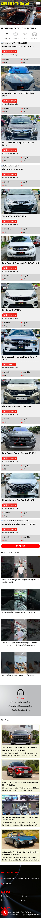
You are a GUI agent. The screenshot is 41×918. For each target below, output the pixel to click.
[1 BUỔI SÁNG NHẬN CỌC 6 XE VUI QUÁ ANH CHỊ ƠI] (20, 662)
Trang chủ (4, 896)
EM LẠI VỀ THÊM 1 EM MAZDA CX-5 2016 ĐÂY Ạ (18, 612)
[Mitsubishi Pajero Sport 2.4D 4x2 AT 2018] (20, 128)
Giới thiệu (24, 896)
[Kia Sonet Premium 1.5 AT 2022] (20, 391)
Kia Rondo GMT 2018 (11, 310)
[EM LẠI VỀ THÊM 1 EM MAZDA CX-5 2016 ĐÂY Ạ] (20, 599)
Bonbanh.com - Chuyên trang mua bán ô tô (25, 914)
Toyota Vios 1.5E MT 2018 (14, 216)
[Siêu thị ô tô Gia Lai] (18, 3)
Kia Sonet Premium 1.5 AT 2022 (16, 406)
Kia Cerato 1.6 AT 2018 (12, 169)
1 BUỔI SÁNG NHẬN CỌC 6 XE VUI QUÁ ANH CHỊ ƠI (19, 675)
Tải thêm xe (20, 546)
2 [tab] (20, 22)
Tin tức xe (4, 900)
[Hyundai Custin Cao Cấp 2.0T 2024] (20, 485)
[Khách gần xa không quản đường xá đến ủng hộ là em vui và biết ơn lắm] (20, 567)
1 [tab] (18, 22)
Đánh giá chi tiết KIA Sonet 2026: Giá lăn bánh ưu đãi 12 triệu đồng (20, 784)
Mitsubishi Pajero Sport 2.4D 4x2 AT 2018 (19, 144)
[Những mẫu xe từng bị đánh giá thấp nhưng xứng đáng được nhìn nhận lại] (20, 839)
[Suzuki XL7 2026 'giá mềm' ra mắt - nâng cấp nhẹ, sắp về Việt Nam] (20, 804)
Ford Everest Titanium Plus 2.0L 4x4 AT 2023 (20, 358)
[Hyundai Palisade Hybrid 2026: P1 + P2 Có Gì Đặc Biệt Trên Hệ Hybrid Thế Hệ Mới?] (20, 735)
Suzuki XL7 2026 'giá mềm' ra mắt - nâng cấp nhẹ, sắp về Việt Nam (20, 818)
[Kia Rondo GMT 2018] (20, 295)
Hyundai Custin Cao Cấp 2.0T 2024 (18, 500)
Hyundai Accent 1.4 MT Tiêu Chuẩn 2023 (18, 94)
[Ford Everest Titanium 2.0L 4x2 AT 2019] (20, 248)
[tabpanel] (20, 12)
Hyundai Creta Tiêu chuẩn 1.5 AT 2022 (19, 524)
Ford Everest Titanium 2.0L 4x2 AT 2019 (20, 263)
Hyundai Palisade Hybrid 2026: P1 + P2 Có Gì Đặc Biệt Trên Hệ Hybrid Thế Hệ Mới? (19, 749)
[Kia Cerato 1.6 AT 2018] (10, 166)
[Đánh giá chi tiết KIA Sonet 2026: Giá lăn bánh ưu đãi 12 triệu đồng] (20, 770)
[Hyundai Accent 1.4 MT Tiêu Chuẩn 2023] (20, 78)
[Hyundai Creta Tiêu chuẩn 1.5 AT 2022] (15, 521)
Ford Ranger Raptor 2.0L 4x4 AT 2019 (19, 453)
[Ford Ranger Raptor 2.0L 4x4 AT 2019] (20, 438)
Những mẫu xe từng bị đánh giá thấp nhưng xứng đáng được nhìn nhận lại (20, 853)
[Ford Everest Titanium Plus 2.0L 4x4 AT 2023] (20, 342)
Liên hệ (23, 900)
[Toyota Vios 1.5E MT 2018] (20, 201)
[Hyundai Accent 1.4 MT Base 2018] (14, 43)
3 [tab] (23, 22)
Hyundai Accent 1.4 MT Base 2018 (18, 46)
